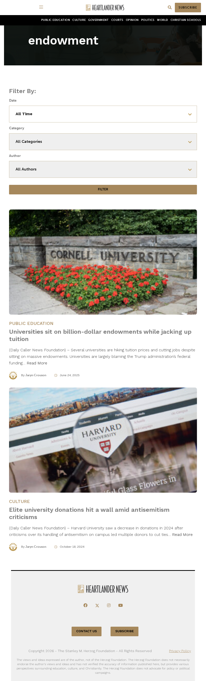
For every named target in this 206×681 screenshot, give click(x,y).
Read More (37, 363)
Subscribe (188, 7)
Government (98, 20)
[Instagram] (109, 606)
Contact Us (86, 631)
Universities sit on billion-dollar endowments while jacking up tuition (100, 335)
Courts (117, 20)
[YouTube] (120, 606)
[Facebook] (85, 606)
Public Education (55, 20)
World (162, 20)
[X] (97, 606)
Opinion (132, 20)
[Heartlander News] (105, 8)
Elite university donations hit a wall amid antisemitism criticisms (89, 513)
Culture (79, 20)
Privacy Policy (180, 651)
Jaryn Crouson (35, 375)
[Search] (170, 8)
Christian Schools (186, 20)
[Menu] (42, 7)
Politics (147, 20)
